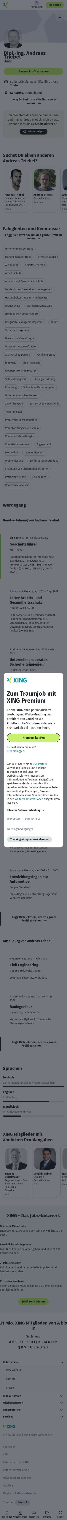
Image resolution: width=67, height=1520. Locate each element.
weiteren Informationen (29, 799)
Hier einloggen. (16, 751)
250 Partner (40, 764)
